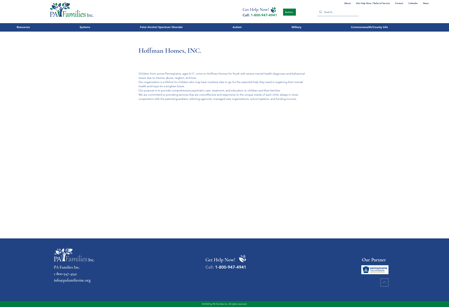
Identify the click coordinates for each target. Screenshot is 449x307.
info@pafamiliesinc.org (72, 280)
